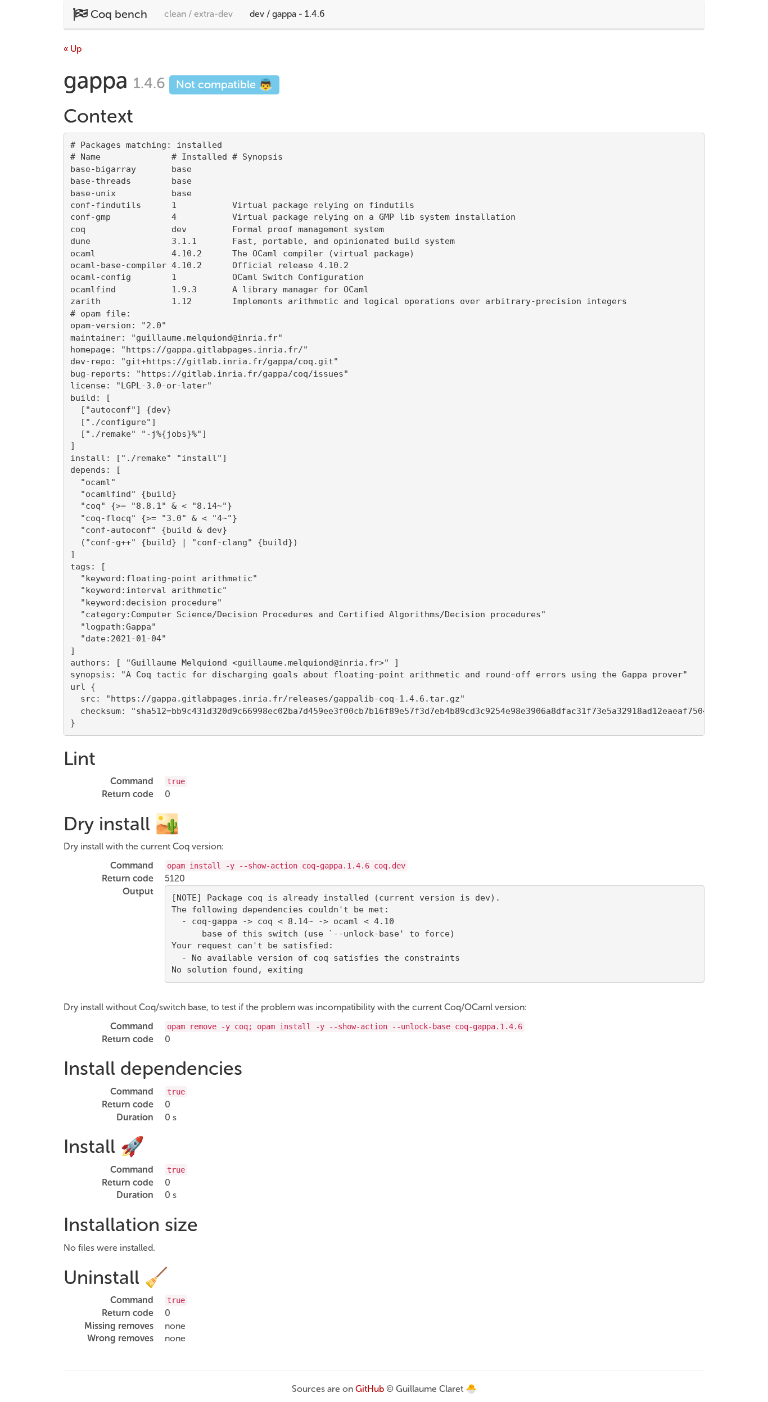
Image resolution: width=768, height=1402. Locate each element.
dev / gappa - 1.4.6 (287, 13)
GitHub (369, 1388)
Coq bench (117, 14)
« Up (73, 48)
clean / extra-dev (198, 13)
